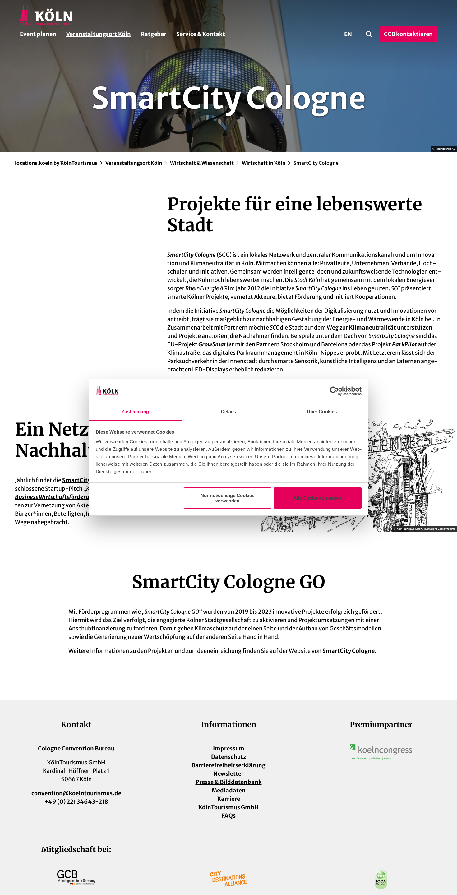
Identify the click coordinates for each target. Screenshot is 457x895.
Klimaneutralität (372, 327)
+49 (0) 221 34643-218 (76, 801)
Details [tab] (228, 411)
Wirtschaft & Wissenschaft (202, 163)
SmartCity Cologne (191, 254)
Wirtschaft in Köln (263, 163)
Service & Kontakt (200, 34)
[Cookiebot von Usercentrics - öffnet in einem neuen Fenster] (334, 391)
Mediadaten (229, 790)
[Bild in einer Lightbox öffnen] (381, 752)
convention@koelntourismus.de (76, 793)
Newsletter (228, 773)
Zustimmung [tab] (135, 411)
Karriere (228, 798)
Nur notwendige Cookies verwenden (227, 498)
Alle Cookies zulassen (317, 498)
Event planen (38, 34)
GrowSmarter (216, 344)
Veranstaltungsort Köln (98, 34)
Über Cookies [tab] (322, 411)
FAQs (229, 815)
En (348, 34)
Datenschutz (228, 756)
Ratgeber (153, 34)
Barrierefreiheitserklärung (228, 765)
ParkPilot (404, 344)
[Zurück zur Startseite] (228, 15)
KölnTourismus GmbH (228, 807)
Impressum (228, 748)
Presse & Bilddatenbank (229, 782)
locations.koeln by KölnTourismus (56, 163)
